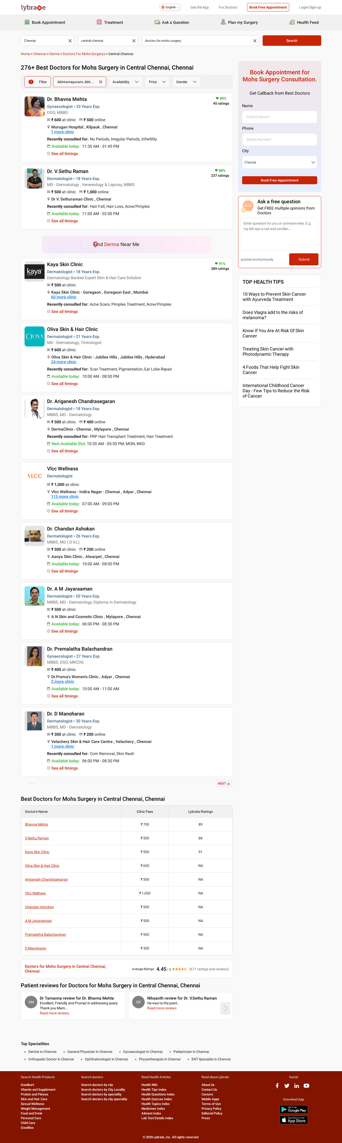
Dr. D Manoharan (65, 714)
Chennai (39, 54)
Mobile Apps (210, 1099)
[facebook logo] (277, 1087)
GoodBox (27, 1127)
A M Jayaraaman (38, 921)
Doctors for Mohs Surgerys (84, 54)
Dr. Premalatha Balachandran (79, 649)
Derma (54, 54)
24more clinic (63, 361)
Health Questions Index (158, 1094)
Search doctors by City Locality (103, 1089)
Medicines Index (153, 1108)
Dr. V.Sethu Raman (67, 171)
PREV (31, 783)
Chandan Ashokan (39, 907)
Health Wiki (149, 1085)
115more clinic (65, 496)
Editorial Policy (212, 1113)
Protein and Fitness (34, 1094)
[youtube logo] (306, 1087)
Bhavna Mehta (36, 824)
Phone (247, 128)
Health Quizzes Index (156, 1099)
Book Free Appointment (268, 7)
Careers (207, 1094)
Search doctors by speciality (101, 1094)
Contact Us (209, 1089)
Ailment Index (151, 1113)
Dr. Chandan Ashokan (71, 529)
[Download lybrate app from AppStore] (293, 1123)
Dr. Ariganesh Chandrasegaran (81, 401)
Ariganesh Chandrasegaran (46, 879)
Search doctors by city (97, 1085)
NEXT (222, 783)
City (245, 150)
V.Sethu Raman (37, 838)
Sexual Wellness (32, 1104)
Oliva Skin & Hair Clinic (72, 329)
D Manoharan (35, 948)
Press (206, 1118)
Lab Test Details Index (157, 1118)
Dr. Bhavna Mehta (67, 99)
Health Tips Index (153, 1089)
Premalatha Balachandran (45, 934)
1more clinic (62, 131)
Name (247, 105)
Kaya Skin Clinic (65, 264)
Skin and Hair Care (34, 1099)
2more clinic (62, 681)
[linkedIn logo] (297, 1087)
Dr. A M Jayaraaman (69, 589)
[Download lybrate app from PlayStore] (293, 1113)
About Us (208, 1085)
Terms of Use (211, 1104)
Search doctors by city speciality (104, 1099)
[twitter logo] (287, 1087)
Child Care (28, 1123)
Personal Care (31, 1118)
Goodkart (27, 1085)
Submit (303, 259)
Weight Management (35, 1108)
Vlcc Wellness (62, 469)
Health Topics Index (155, 1104)
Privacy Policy (211, 1108)
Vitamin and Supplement (38, 1089)
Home (25, 54)
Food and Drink (31, 1113)
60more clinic (63, 297)
